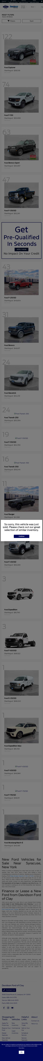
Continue (21, 536)
